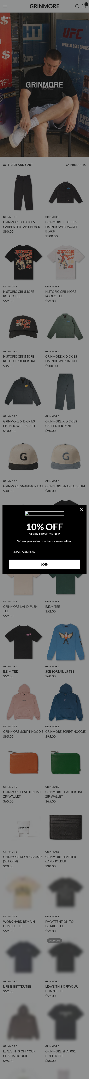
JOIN (44, 564)
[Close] (82, 510)
